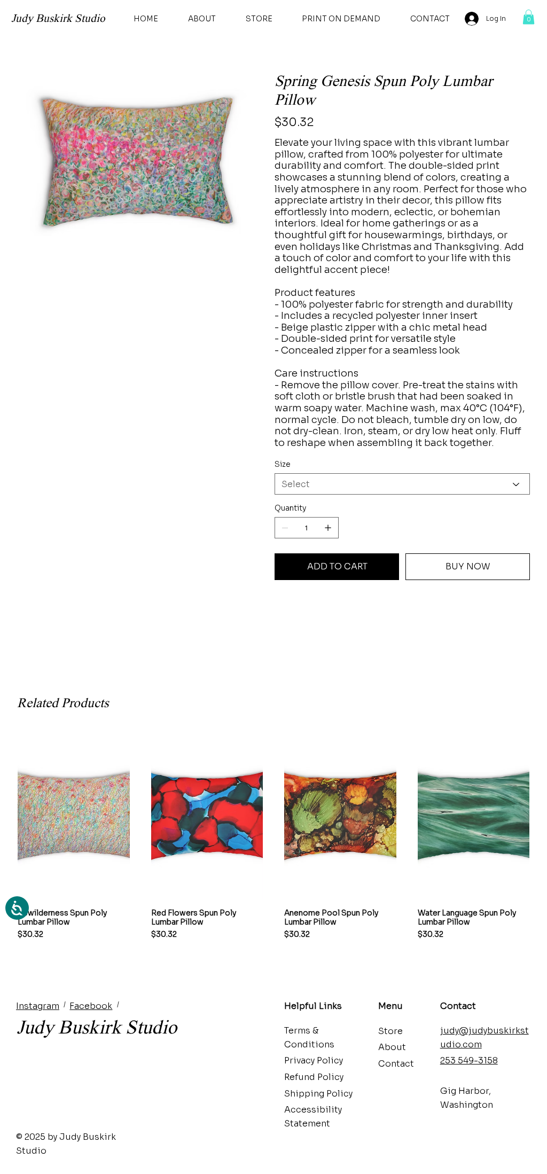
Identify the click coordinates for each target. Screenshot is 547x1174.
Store (390, 1031)
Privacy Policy (313, 1060)
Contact (396, 1063)
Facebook (90, 1006)
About (392, 1047)
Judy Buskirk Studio (58, 18)
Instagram (37, 1006)
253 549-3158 (469, 1060)
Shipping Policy (318, 1093)
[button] (528, 17)
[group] (273, 835)
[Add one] (328, 527)
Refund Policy (313, 1077)
